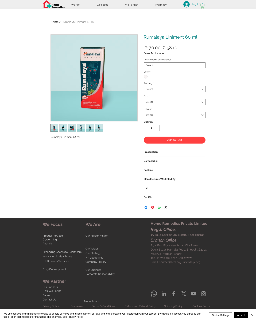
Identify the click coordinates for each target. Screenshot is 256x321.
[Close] (252, 315)
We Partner (54, 281)
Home (55, 21)
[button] (202, 6)
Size (146, 96)
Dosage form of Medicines (158, 59)
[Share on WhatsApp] (159, 207)
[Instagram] (203, 293)
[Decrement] (146, 128)
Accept (241, 315)
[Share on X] (166, 207)
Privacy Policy (51, 306)
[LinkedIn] (164, 293)
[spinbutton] (151, 128)
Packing (148, 83)
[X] (183, 293)
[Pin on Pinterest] (152, 207)
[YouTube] (193, 293)
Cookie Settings (220, 315)
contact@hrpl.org (170, 262)
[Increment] (157, 128)
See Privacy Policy (73, 316)
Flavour (148, 109)
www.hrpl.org (191, 262)
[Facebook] (173, 293)
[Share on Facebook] (146, 207)
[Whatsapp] (154, 293)
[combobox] (174, 65)
